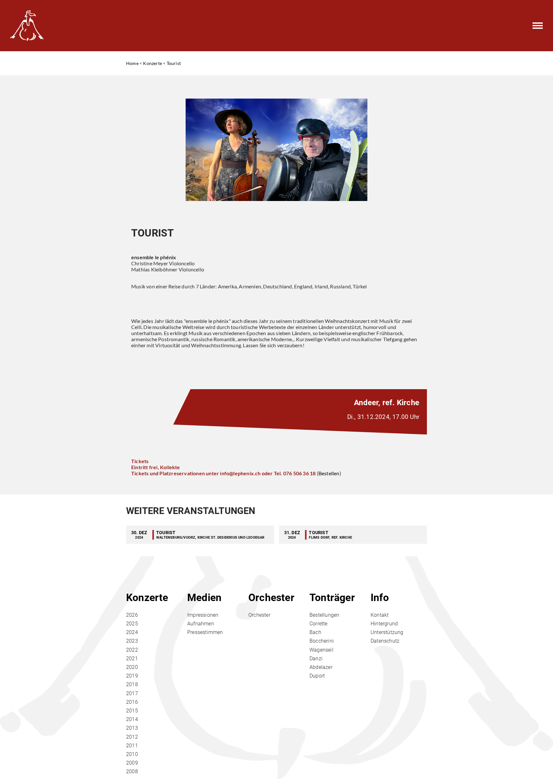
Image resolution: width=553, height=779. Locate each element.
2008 (132, 771)
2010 (132, 754)
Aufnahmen (200, 624)
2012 (132, 737)
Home (132, 63)
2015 (132, 711)
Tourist (174, 63)
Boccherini (321, 641)
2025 (132, 624)
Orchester (271, 597)
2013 (132, 728)
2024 (132, 632)
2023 (132, 641)
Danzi (316, 658)
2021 (132, 658)
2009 (132, 763)
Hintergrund (384, 624)
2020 (132, 667)
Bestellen (329, 473)
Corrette (318, 624)
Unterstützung (387, 632)
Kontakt (380, 615)
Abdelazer (321, 667)
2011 (132, 746)
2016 (132, 702)
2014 (132, 719)
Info (380, 597)
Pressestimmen (205, 632)
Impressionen (202, 615)
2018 (132, 684)
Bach (315, 632)
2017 (132, 693)
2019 (132, 676)
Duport (317, 676)
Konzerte (152, 63)
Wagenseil (321, 650)
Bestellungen (324, 615)
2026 (132, 615)
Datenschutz (385, 641)
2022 (132, 650)
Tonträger (332, 597)
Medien (204, 597)
